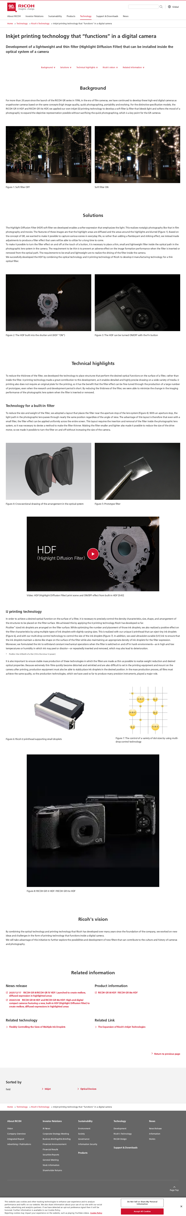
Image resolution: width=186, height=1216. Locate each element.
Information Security (87, 1144)
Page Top (174, 1190)
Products (82, 1152)
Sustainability (85, 1121)
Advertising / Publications (19, 1144)
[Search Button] (161, 6)
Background (47, 67)
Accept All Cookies (142, 1211)
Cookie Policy (96, 1213)
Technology (22, 23)
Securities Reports (51, 1154)
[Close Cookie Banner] (181, 1206)
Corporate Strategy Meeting (56, 1133)
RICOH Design (120, 1139)
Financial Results (50, 1149)
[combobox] (143, 7)
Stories (152, 1139)
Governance (83, 1139)
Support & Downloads (125, 1147)
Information (154, 1133)
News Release (155, 1128)
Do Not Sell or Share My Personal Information (142, 1202)
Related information (132, 67)
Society (81, 1133)
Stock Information (51, 1165)
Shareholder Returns (52, 1170)
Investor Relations (52, 1121)
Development (120, 1128)
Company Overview (16, 1133)
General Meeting (51, 1160)
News (152, 1121)
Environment (84, 1128)
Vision (10, 1128)
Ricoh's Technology (40, 23)
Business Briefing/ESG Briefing (57, 1139)
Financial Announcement (54, 1144)
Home (10, 23)
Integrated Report (15, 1139)
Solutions (64, 67)
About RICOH (14, 1121)
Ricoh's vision (109, 67)
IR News (46, 1128)
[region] (93, 1206)
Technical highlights (85, 67)
